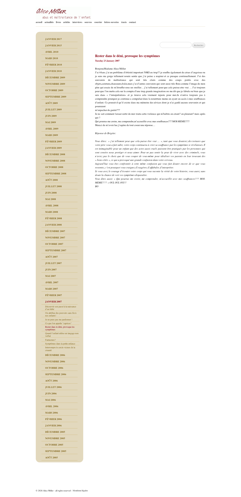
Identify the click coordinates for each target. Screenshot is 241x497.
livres (58, 22)
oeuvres (88, 22)
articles (66, 22)
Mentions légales (80, 490)
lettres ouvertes (111, 22)
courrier (98, 22)
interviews (77, 22)
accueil (39, 22)
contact (132, 22)
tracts (124, 22)
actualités (49, 22)
